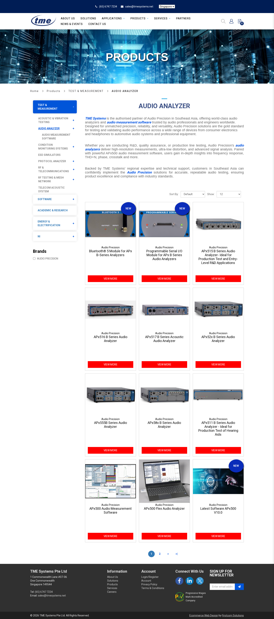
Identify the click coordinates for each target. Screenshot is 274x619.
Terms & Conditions (152, 588)
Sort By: (174, 194)
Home (34, 91)
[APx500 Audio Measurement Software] (110, 480)
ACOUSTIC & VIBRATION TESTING (53, 120)
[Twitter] (200, 581)
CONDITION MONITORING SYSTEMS (53, 146)
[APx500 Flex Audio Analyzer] (164, 480)
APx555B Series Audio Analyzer (110, 425)
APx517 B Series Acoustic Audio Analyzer (164, 339)
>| (177, 553)
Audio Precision (47, 258)
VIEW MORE (110, 278)
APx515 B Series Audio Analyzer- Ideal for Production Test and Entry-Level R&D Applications (218, 257)
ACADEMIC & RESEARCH (53, 210)
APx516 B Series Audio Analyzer (110, 339)
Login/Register (150, 576)
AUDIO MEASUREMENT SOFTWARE (56, 136)
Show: (211, 194)
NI (39, 236)
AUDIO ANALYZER (125, 91)
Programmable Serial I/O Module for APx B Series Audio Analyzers (164, 255)
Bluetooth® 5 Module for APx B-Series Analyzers (110, 253)
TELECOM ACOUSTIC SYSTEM (51, 189)
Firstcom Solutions (233, 615)
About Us (112, 576)
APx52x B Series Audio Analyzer (218, 339)
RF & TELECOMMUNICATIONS (53, 169)
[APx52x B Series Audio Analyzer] (218, 309)
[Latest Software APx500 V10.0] (218, 480)
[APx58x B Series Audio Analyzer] (164, 395)
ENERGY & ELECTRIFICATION (49, 223)
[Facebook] (179, 581)
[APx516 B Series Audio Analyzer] (110, 309)
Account (146, 580)
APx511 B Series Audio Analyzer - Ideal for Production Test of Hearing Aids (218, 428)
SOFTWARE (45, 199)
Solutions (112, 580)
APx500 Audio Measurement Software (110, 510)
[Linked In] (189, 581)
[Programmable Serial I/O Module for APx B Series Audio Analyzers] (164, 223)
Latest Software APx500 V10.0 (218, 510)
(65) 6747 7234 (108, 6)
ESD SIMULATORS (49, 154)
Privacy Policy (149, 584)
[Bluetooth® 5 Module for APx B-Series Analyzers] (110, 223)
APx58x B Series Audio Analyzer (164, 425)
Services (112, 588)
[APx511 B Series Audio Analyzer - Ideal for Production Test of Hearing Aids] (218, 395)
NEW (128, 208)
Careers (111, 591)
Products (53, 91)
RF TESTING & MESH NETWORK (51, 179)
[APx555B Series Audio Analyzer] (110, 395)
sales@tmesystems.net (139, 6)
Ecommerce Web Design (203, 615)
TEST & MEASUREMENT (86, 91)
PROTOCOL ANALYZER (52, 161)
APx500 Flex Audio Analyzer (164, 508)
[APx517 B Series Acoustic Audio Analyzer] (164, 309)
